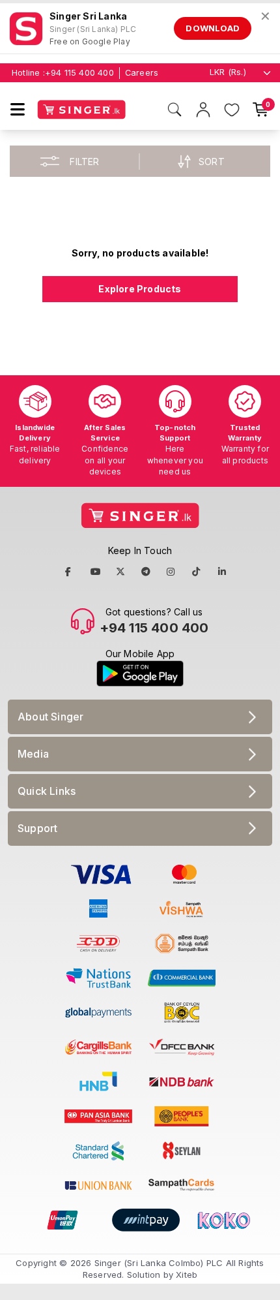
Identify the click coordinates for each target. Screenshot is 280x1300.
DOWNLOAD (213, 28)
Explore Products (139, 288)
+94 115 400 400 (79, 73)
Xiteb (186, 1274)
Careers (141, 73)
